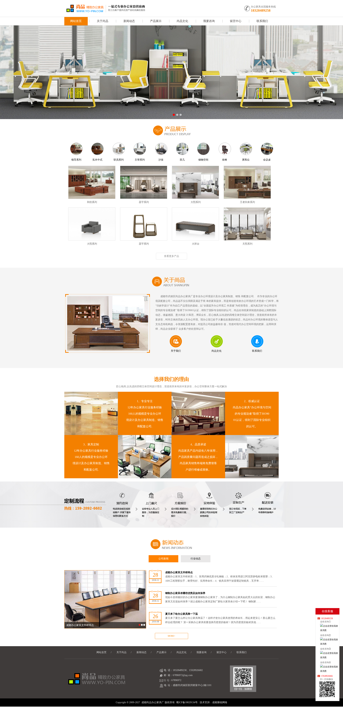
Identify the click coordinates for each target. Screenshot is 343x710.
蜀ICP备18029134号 (187, 702)
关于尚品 (102, 21)
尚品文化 (182, 21)
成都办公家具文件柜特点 (219, 576)
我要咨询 (209, 21)
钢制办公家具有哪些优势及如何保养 (220, 597)
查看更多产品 (171, 256)
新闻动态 (129, 21)
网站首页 (76, 21)
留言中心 (235, 21)
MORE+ (171, 636)
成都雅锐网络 (219, 702)
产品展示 (155, 21)
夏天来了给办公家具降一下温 (220, 618)
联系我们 (262, 21)
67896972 (176, 680)
